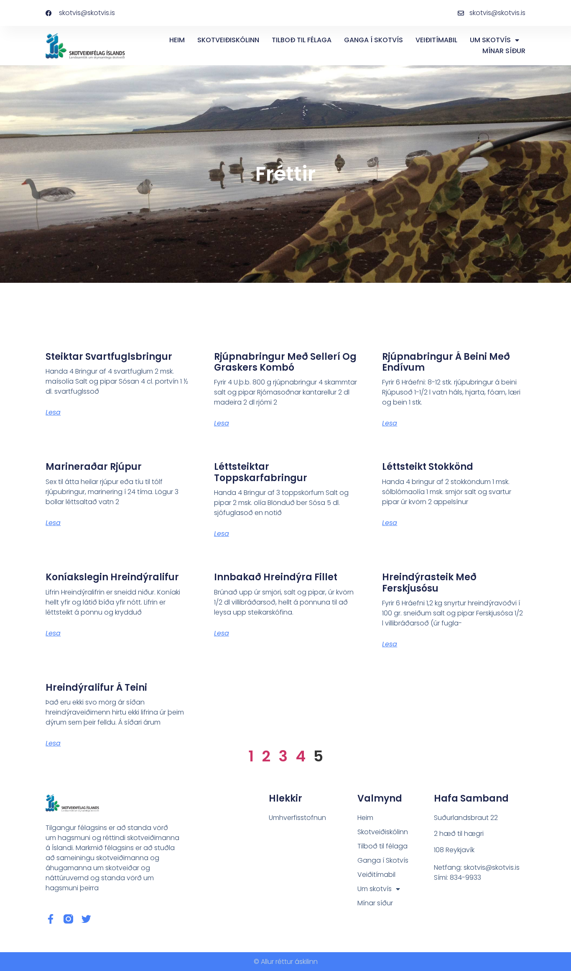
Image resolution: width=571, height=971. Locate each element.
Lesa (53, 412)
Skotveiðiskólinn (228, 40)
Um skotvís (490, 40)
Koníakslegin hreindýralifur (112, 577)
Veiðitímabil (436, 40)
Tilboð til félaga (301, 40)
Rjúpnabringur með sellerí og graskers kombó (285, 362)
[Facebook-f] (50, 919)
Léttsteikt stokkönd (427, 466)
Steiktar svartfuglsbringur (109, 356)
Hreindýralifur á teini (96, 687)
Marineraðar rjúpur (94, 466)
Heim (177, 40)
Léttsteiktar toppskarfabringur (260, 472)
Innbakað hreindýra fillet (275, 577)
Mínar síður (503, 51)
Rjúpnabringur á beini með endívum (446, 362)
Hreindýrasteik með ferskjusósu (429, 582)
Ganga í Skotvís (373, 40)
